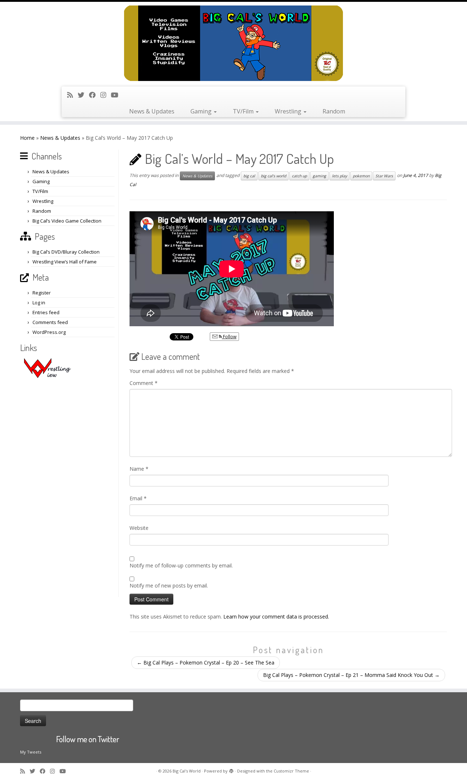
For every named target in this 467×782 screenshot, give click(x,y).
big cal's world (273, 175)
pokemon (361, 175)
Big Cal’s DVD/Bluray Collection (66, 252)
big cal (249, 175)
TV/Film (244, 111)
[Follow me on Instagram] (105, 94)
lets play (339, 175)
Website (139, 527)
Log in (38, 302)
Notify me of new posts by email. (169, 585)
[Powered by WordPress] (231, 769)
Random (334, 111)
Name (139, 468)
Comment (144, 383)
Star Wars (384, 175)
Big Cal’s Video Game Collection (66, 220)
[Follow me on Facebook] (94, 94)
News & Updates (151, 111)
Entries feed (45, 312)
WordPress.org (49, 332)
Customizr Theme (291, 771)
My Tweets (30, 752)
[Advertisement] (68, 487)
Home (27, 137)
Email (138, 498)
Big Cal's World (187, 771)
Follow (229, 337)
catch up (299, 175)
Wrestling (289, 111)
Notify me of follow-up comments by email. (181, 565)
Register (41, 292)
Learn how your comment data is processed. (276, 616)
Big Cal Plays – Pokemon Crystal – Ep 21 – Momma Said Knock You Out (351, 674)
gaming (319, 175)
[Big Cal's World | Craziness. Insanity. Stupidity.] (233, 43)
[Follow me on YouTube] (117, 94)
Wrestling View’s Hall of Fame (64, 261)
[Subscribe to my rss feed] (72, 94)
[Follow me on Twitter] (83, 94)
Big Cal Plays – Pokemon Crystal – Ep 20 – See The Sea (205, 662)
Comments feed (50, 322)
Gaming (201, 111)
